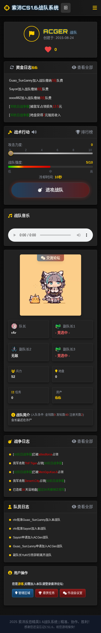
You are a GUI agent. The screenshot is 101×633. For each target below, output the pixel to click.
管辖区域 (24, 593)
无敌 (14, 356)
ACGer (55, 31)
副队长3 (69, 349)
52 (13, 377)
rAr (13, 332)
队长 (22, 326)
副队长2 (25, 349)
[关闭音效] (34, 132)
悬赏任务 (49, 593)
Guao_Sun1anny (34, 520)
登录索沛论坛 (54, 584)
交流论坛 (53, 258)
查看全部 (84, 441)
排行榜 (86, 132)
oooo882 (15, 98)
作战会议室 (75, 593)
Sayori (27, 528)
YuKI (25, 555)
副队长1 (69, 326)
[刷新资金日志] (13, 68)
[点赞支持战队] (48, 49)
